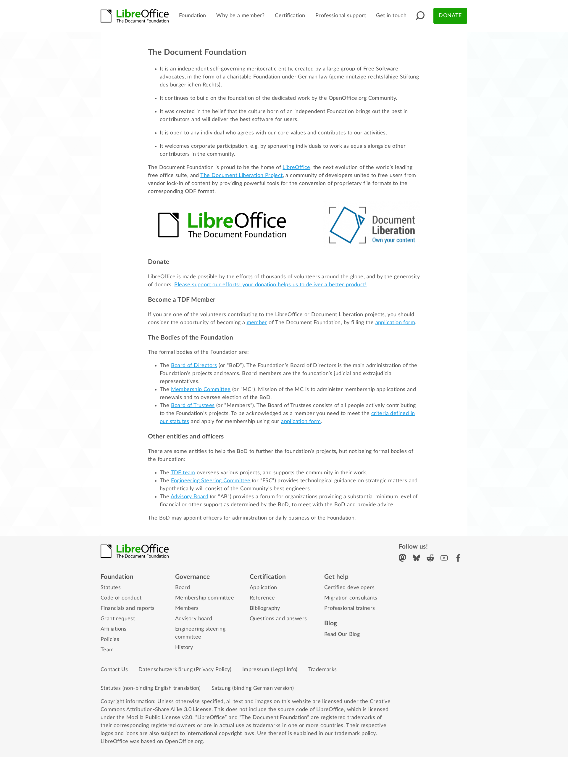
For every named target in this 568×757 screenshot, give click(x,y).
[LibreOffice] (135, 16)
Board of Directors (194, 365)
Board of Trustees (193, 405)
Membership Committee (201, 389)
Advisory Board (190, 496)
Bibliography (265, 608)
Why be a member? (240, 15)
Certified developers (349, 587)
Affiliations (114, 629)
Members (187, 608)
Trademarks (322, 669)
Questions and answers (278, 618)
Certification (290, 15)
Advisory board (193, 618)
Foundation (192, 15)
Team (107, 649)
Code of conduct (121, 598)
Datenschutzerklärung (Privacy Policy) (185, 669)
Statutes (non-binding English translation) (151, 688)
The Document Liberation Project (241, 175)
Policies (110, 639)
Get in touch (391, 15)
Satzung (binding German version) (253, 688)
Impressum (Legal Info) (270, 669)
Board (182, 587)
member (257, 322)
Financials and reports (128, 608)
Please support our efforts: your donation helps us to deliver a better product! (270, 284)
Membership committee (204, 598)
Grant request (118, 618)
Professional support (340, 15)
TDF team (183, 472)
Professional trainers (349, 608)
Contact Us (114, 669)
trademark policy (355, 733)
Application (263, 587)
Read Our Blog (342, 634)
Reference (262, 598)
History (184, 647)
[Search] (420, 15)
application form (395, 322)
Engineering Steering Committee (211, 480)
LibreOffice (296, 167)
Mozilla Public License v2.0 (159, 717)
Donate (450, 15)
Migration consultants (350, 598)
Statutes (111, 587)
